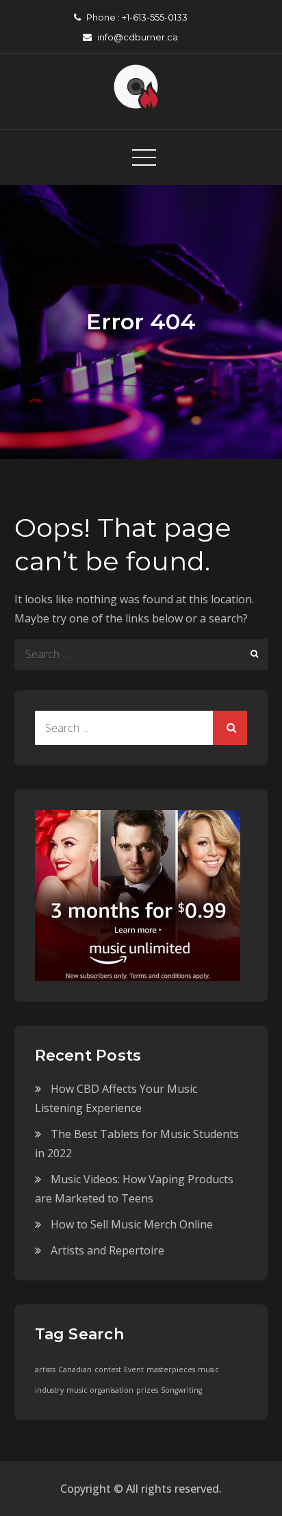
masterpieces (170, 1369)
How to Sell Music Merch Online (132, 1224)
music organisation (99, 1390)
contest (107, 1369)
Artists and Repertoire (107, 1250)
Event (134, 1369)
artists (45, 1369)
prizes (147, 1390)
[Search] (252, 654)
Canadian (75, 1369)
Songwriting (181, 1390)
